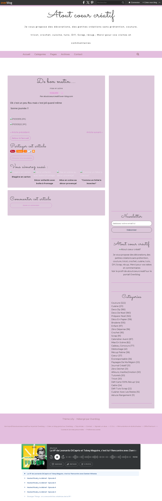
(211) (117, 306)
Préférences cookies (93, 430)
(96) (120, 329)
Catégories (40, 54)
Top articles (79, 426)
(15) (125, 392)
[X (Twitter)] (87, 2)
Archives (65, 54)
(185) (118, 309)
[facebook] (83, 2)
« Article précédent (20, 132)
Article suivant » (95, 132)
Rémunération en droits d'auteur (129, 426)
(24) (125, 382)
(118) (121, 319)
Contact (78, 54)
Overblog (95, 419)
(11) (123, 395)
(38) (120, 352)
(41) (119, 349)
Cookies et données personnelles (72, 430)
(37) (116, 355)
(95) (117, 332)
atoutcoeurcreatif (136, 271)
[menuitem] (26, 54)
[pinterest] (92, 2)
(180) (121, 313)
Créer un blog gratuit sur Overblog (60, 426)
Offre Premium (149, 426)
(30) (126, 372)
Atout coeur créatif (81, 15)
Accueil (26, 54)
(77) (122, 346)
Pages (53, 54)
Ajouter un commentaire (31, 205)
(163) (121, 316)
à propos (87, 464)
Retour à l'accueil (20, 138)
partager (73, 464)
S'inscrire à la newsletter (22, 158)
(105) (118, 322)
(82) (120, 342)
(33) (125, 362)
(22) (121, 388)
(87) (122, 339)
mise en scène (56, 88)
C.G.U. (112, 426)
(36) (121, 359)
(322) (118, 303)
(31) (120, 365)
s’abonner (58, 464)
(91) (116, 336)
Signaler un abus (101, 426)
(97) (117, 326)
